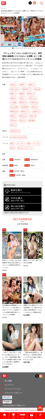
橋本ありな (23, 102)
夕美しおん (32, 98)
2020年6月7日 (15, 131)
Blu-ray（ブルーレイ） (25, 148)
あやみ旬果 (14, 107)
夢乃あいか (31, 94)
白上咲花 (26, 315)
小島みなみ (33, 102)
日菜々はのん (14, 89)
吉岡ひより (36, 111)
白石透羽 (5, 367)
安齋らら (32, 85)
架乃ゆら (34, 107)
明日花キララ (27, 89)
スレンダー (20, 143)
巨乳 (11, 143)
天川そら (22, 120)
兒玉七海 (26, 362)
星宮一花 (33, 116)
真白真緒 (32, 120)
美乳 (28, 143)
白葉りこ (22, 98)
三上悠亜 (13, 102)
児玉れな (13, 120)
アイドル (36, 143)
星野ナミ (13, 94)
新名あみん (23, 116)
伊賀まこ (13, 116)
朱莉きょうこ (25, 111)
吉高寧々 (22, 85)
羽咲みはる (14, 111)
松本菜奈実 (24, 107)
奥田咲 (22, 94)
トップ (3, 8)
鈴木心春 (37, 89)
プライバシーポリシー (14, 393)
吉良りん (13, 125)
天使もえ (13, 85)
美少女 (12, 148)
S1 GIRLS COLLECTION (18, 137)
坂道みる (13, 98)
